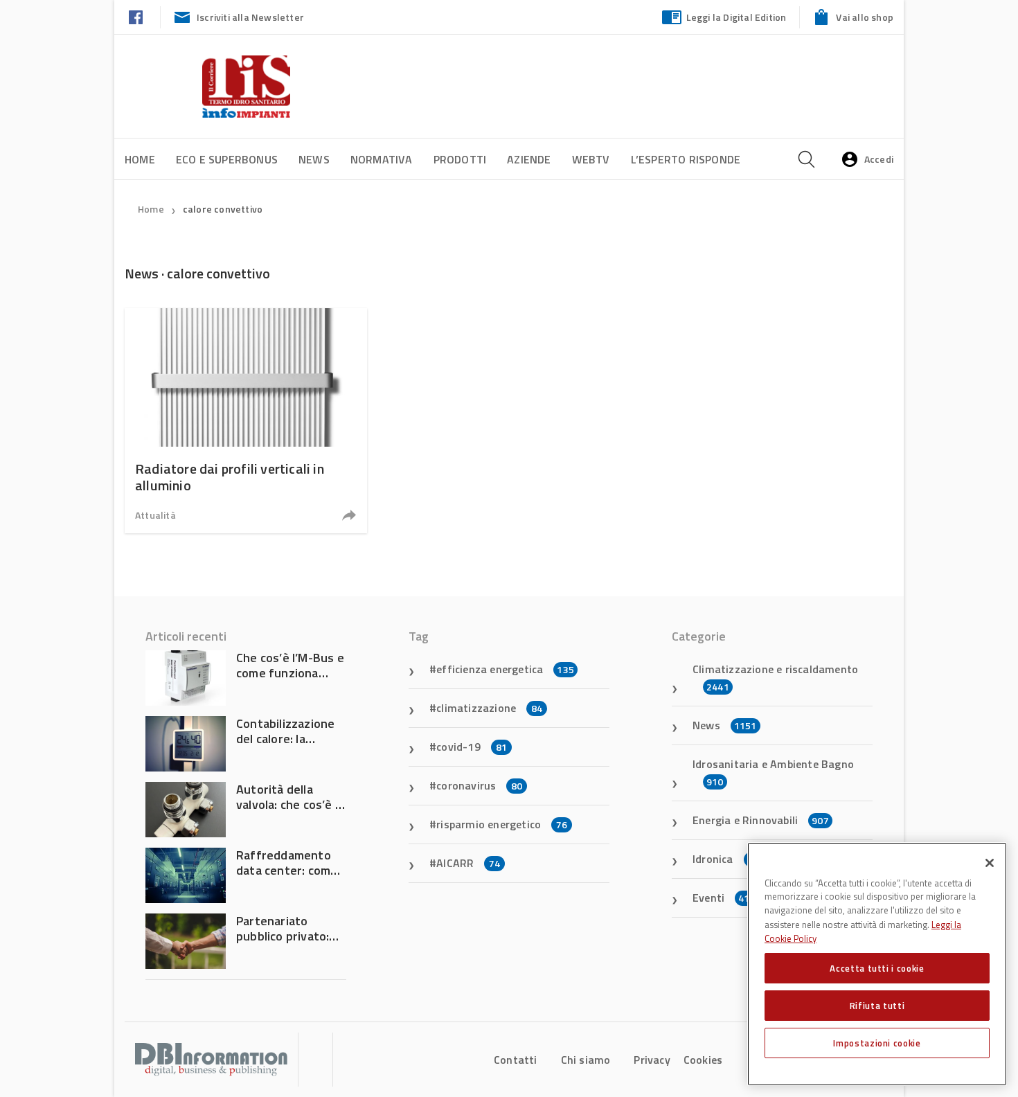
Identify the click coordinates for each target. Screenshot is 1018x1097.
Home (140, 159)
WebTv (591, 159)
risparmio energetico (501, 824)
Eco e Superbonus (227, 159)
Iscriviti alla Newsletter (250, 17)
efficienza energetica (505, 669)
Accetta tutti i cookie (877, 968)
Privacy (652, 1059)
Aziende (529, 159)
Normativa (381, 159)
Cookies (703, 1059)
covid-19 (471, 746)
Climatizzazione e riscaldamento (775, 677)
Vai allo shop (864, 17)
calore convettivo (222, 209)
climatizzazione (489, 707)
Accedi (878, 159)
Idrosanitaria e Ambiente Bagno (773, 772)
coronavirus (479, 785)
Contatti (515, 1059)
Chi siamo (586, 1059)
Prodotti (460, 159)
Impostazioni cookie (876, 1043)
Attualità (155, 515)
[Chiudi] (989, 863)
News (314, 159)
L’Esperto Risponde (686, 159)
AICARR (468, 863)
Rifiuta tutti (877, 1006)
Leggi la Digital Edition (736, 17)
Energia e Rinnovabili (761, 820)
